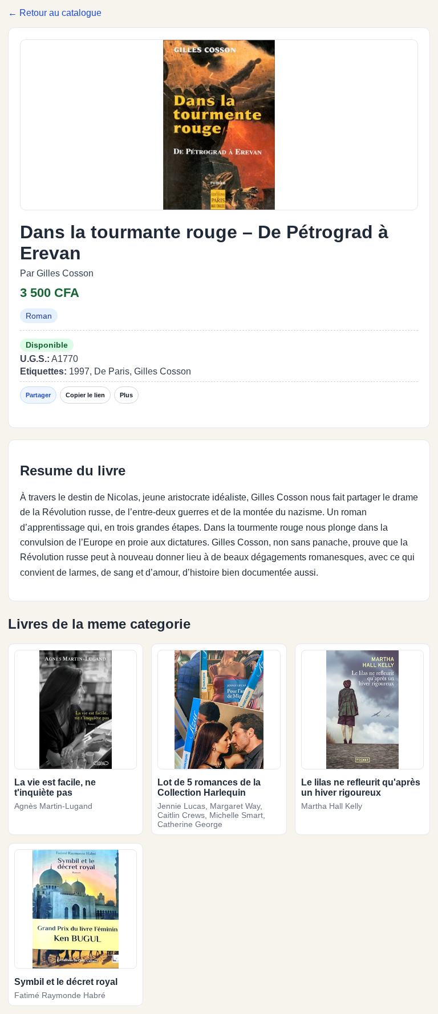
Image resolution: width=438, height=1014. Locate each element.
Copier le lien (85, 395)
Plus (126, 395)
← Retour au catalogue (55, 13)
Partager (38, 395)
